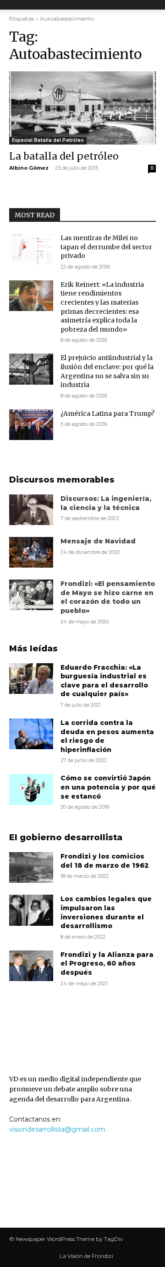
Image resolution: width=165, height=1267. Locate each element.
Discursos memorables (62, 480)
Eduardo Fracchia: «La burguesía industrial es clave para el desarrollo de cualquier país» (104, 680)
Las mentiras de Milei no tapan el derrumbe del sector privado (106, 247)
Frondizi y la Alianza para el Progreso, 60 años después (107, 963)
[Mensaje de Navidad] (31, 552)
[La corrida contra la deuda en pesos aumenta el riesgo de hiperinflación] (31, 734)
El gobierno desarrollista (65, 837)
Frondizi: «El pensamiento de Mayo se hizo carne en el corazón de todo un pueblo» (107, 597)
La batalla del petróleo (64, 156)
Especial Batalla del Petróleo (48, 140)
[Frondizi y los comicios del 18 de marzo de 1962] (31, 867)
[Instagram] (94, 1193)
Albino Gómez (29, 168)
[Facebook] (71, 1193)
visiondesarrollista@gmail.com (57, 1129)
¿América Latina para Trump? (107, 413)
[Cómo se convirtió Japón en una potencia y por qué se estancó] (31, 789)
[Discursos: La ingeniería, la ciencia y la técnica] (31, 509)
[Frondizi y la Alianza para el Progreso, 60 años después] (31, 965)
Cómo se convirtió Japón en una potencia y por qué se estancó (108, 787)
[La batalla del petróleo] (82, 108)
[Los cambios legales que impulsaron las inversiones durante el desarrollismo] (31, 910)
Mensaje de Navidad (98, 541)
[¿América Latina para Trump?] (31, 424)
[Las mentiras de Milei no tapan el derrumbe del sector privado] (31, 249)
